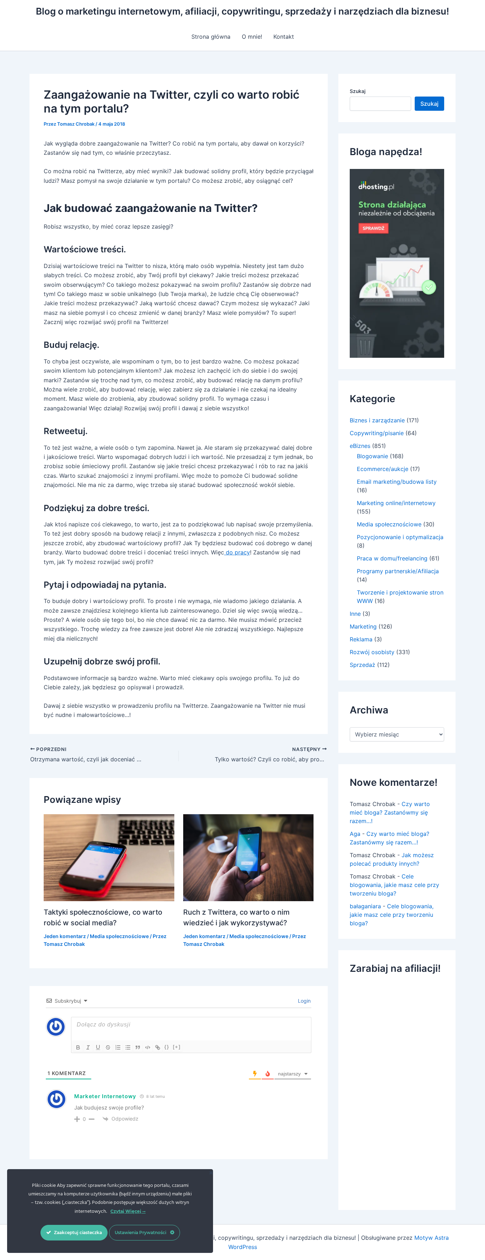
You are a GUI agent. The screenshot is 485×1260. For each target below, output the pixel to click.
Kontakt (283, 36)
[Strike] (108, 1047)
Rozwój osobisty (372, 652)
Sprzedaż (362, 664)
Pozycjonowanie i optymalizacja (400, 537)
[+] (177, 1047)
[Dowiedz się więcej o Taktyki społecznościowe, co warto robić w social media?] (109, 857)
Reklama (361, 639)
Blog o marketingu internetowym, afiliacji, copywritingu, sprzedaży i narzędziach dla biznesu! (242, 11)
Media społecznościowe (119, 936)
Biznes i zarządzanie (377, 420)
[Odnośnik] (158, 1047)
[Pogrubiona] (78, 1047)
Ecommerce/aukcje (382, 468)
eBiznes (360, 445)
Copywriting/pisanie (377, 433)
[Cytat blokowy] (138, 1047)
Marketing (363, 626)
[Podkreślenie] (98, 1047)
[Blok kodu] (148, 1047)
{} (166, 1047)
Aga (355, 833)
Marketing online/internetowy (396, 502)
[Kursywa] (88, 1047)
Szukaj (357, 91)
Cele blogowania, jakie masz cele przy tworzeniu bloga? (394, 885)
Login (303, 1001)
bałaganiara (365, 906)
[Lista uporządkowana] (118, 1047)
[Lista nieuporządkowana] (128, 1047)
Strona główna (210, 36)
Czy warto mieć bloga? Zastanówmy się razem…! (390, 812)
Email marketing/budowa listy (397, 481)
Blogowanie (372, 456)
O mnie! (252, 36)
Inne (355, 613)
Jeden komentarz (65, 936)
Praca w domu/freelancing (392, 558)
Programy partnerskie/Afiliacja (398, 571)
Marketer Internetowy (105, 1096)
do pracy (237, 552)
